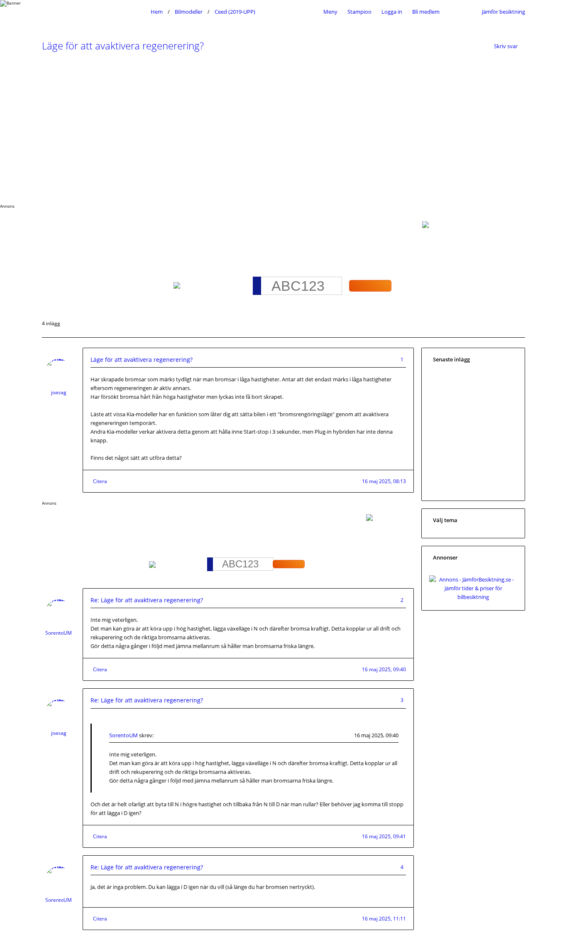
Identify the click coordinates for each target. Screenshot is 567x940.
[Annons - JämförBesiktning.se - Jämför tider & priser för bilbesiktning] (473, 597)
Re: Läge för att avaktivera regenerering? (146, 600)
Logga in (391, 11)
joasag (58, 392)
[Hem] (94, 11)
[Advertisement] (283, 131)
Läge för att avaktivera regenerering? (123, 45)
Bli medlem (426, 11)
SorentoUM (58, 632)
